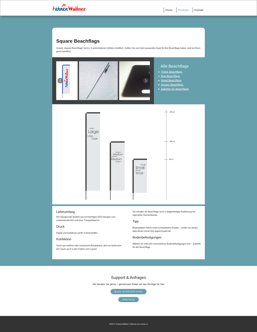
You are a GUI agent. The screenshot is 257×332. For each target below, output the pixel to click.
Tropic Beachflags (171, 71)
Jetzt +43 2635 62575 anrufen (129, 291)
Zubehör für (175, 88)
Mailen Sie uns (128, 299)
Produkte (183, 10)
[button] (60, 80)
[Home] (69, 7)
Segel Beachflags (171, 80)
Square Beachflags (172, 84)
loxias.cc (144, 324)
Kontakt (198, 10)
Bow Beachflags (170, 76)
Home (168, 10)
